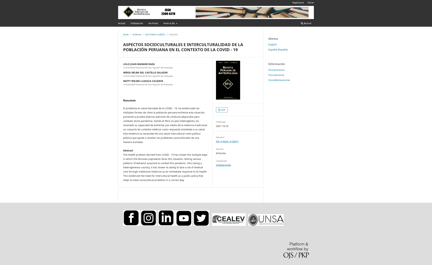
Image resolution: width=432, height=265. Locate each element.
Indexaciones (223, 165)
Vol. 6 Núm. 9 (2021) (155, 34)
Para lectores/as (276, 69)
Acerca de (169, 23)
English (272, 44)
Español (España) (278, 49)
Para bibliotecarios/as (279, 80)
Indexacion (137, 23)
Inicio (126, 34)
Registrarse (298, 2)
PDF (223, 109)
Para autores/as (276, 74)
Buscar (307, 23)
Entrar (311, 2)
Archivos (153, 23)
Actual (121, 23)
